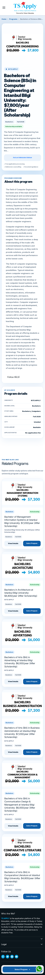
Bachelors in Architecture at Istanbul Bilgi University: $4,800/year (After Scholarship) (20, 592)
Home (4, 19)
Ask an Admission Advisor (22, 157)
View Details (13, 543)
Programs (13, 19)
